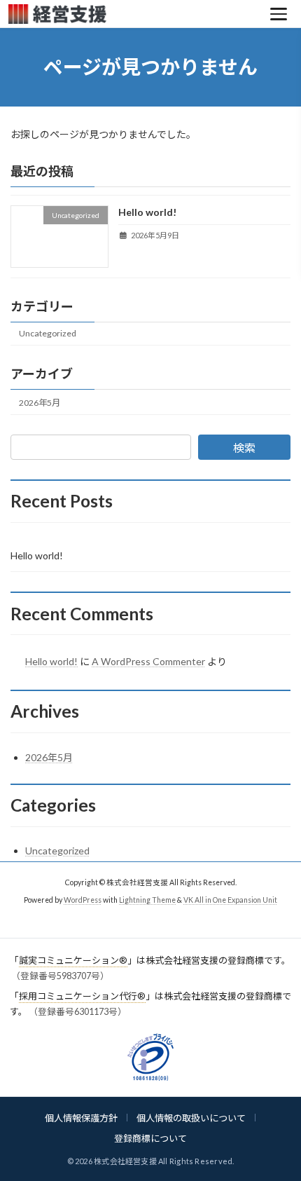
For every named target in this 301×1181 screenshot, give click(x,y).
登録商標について (150, 1138)
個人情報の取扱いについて (191, 1118)
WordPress (83, 899)
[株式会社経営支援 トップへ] (133, 14)
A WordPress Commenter (148, 661)
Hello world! (147, 212)
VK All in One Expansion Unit (230, 899)
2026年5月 (39, 402)
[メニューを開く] (279, 14)
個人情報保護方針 (81, 1118)
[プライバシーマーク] (150, 1057)
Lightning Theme (147, 899)
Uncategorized (47, 333)
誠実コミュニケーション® (73, 960)
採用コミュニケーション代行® (82, 996)
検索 (244, 447)
